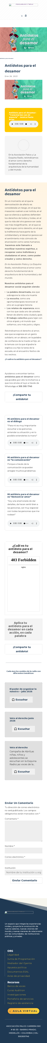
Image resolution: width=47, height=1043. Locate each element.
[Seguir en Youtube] (18, 943)
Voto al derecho (19, 748)
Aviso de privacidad (18, 976)
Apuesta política (17, 967)
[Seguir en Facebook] (7, 943)
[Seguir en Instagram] (24, 943)
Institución (10, 868)
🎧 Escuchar (20, 699)
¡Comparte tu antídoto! (22, 397)
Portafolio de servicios (20, 999)
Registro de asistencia (20, 1003)
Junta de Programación (21, 959)
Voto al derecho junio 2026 (22, 719)
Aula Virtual (25, 1010)
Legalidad (13, 955)
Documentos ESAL (18, 972)
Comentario (11, 819)
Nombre (10, 846)
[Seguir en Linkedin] (30, 943)
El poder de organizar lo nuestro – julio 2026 (23, 690)
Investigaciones (16, 994)
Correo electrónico (15, 857)
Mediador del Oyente (19, 963)
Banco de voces (16, 986)
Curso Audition (16, 990)
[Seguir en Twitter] (13, 943)
